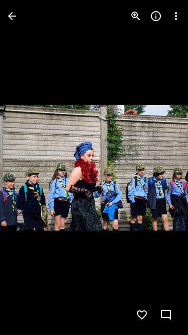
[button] (28, 168)
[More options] (176, 16)
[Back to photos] (12, 16)
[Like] (142, 315)
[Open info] (156, 16)
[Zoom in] (136, 16)
